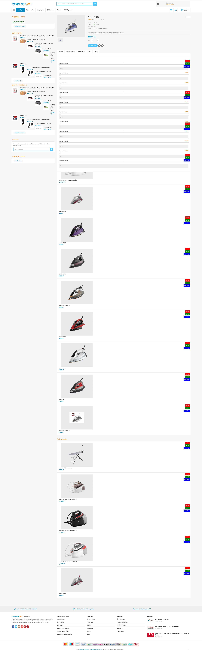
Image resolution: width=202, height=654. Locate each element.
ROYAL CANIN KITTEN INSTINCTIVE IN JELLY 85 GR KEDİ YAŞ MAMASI (37, 35)
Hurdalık (59, 10)
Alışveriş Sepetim (121, 625)
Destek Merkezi (61, 619)
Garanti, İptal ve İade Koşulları (64, 634)
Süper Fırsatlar (30, 10)
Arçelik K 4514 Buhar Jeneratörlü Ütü (68, 530)
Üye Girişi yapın (121, 619)
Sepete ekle (92, 45)
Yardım (89, 631)
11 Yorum (94, 19)
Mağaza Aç (90, 628)
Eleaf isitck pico (48, 75)
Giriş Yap (168, 4)
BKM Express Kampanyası (162, 619)
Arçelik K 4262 (62, 368)
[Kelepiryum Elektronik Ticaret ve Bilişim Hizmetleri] (22, 4)
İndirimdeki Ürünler (20, 26)
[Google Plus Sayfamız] (22, 626)
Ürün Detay (119, 198)
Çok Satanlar (50, 10)
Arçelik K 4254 (62, 336)
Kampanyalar (40, 10)
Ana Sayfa (20, 10)
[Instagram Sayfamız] (19, 626)
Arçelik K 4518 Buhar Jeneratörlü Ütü (68, 499)
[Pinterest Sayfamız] (27, 626)
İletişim (89, 625)
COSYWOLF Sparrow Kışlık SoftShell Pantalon (38, 67)
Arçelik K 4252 (93, 17)
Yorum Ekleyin (101, 19)
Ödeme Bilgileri (70, 51)
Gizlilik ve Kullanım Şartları (63, 628)
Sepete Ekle (128, 198)
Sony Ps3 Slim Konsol (48, 49)
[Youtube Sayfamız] (25, 626)
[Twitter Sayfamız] (16, 626)
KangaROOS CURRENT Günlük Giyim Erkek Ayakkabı (44, 44)
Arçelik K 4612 (62, 399)
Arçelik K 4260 (62, 242)
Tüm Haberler (18, 161)
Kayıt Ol (172, 4)
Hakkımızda (90, 622)
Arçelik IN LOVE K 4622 (64, 430)
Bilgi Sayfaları (68, 10)
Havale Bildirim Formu (122, 622)
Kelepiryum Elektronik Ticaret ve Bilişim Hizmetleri (90, 649)
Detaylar (60, 51)
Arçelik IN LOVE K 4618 (64, 305)
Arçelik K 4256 (62, 211)
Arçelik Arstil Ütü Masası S (65, 468)
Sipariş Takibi (60, 622)
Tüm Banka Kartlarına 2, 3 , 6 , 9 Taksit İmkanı (167, 626)
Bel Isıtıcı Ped (23, 63)
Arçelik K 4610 (62, 274)
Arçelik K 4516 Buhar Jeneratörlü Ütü (68, 180)
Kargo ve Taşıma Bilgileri (63, 631)
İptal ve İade (60, 625)
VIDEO (96, 51)
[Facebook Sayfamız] (13, 626)
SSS (90, 51)
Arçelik (95, 22)
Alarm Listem (120, 631)
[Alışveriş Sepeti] (158, 3)
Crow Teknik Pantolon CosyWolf (43, 71)
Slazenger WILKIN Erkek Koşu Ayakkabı (52, 55)
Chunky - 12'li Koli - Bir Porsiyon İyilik (36, 39)
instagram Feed (91, 619)
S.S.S (88, 634)
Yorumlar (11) (81, 51)
